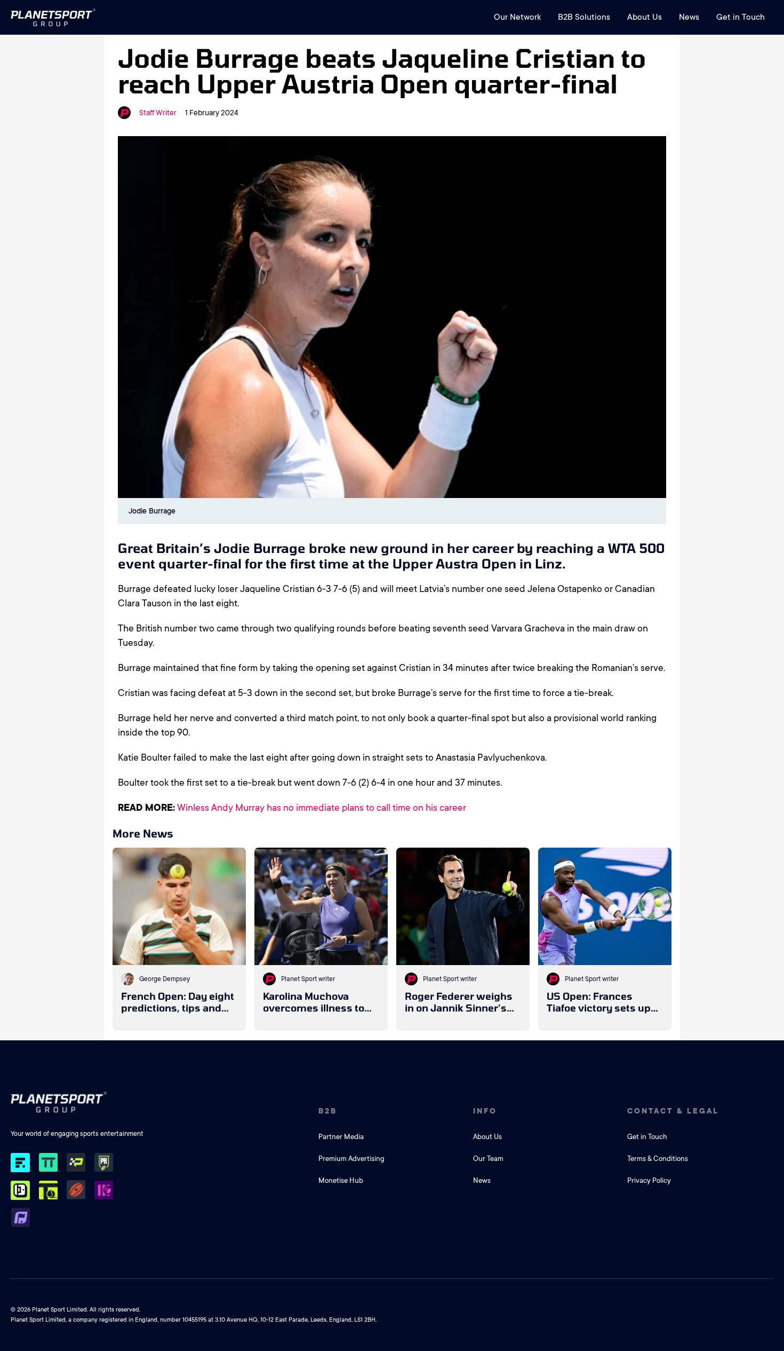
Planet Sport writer (308, 979)
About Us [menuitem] (644, 17)
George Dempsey (164, 979)
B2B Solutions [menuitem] (584, 17)
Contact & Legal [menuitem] (673, 1111)
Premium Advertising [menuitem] (351, 1159)
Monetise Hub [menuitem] (340, 1180)
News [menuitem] (689, 17)
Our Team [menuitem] (488, 1159)
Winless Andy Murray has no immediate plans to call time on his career (321, 807)
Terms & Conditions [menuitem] (657, 1159)
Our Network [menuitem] (517, 17)
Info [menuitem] (485, 1111)
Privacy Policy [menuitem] (649, 1180)
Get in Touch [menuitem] (740, 17)
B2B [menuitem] (327, 1111)
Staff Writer (158, 112)
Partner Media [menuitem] (341, 1137)
